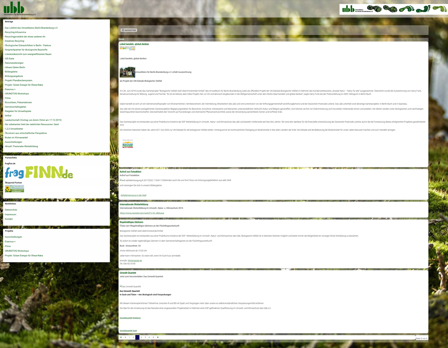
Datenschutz (11, 209)
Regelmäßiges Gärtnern (131, 222)
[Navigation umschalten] (129, 30)
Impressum (10, 214)
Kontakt (9, 219)
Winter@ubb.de (135, 260)
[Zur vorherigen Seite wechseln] (125, 337)
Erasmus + (10, 241)
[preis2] (127, 72)
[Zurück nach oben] (444, 343)
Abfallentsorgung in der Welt (133, 195)
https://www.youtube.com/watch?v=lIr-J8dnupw (142, 213)
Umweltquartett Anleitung (130, 318)
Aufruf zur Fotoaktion (130, 171)
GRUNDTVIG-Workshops (17, 251)
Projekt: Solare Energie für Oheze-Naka (24, 255)
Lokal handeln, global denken (134, 44)
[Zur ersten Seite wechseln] (121, 337)
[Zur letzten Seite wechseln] (157, 337)
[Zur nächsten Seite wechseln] (153, 337)
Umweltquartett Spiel (128, 331)
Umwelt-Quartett (128, 272)
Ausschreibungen (13, 237)
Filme (8, 246)
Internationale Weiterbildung (134, 204)
